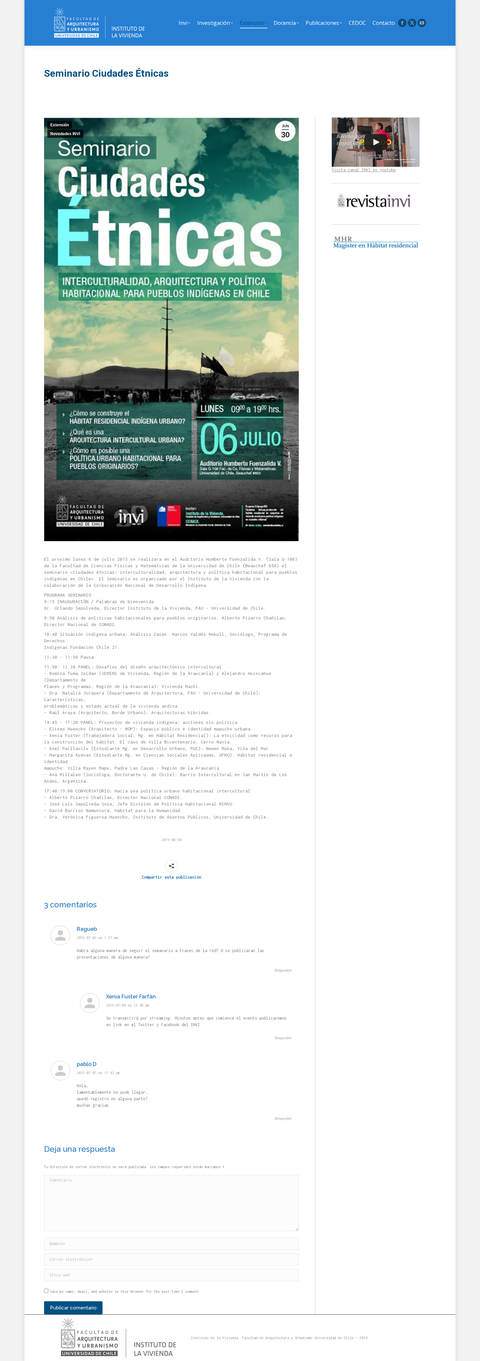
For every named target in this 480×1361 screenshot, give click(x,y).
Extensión (59, 125)
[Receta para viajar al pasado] (376, 142)
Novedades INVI (65, 134)
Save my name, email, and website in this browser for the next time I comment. (125, 1291)
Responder (283, 970)
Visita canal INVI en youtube (364, 169)
